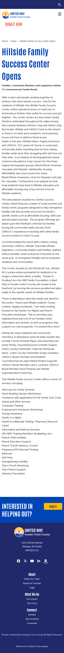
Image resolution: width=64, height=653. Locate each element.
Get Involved (32, 619)
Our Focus (32, 603)
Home (5, 41)
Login (32, 587)
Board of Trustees (32, 583)
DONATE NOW (13, 24)
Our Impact (32, 599)
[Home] (16, 15)
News (14, 41)
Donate (53, 506)
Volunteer (32, 623)
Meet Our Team (32, 579)
